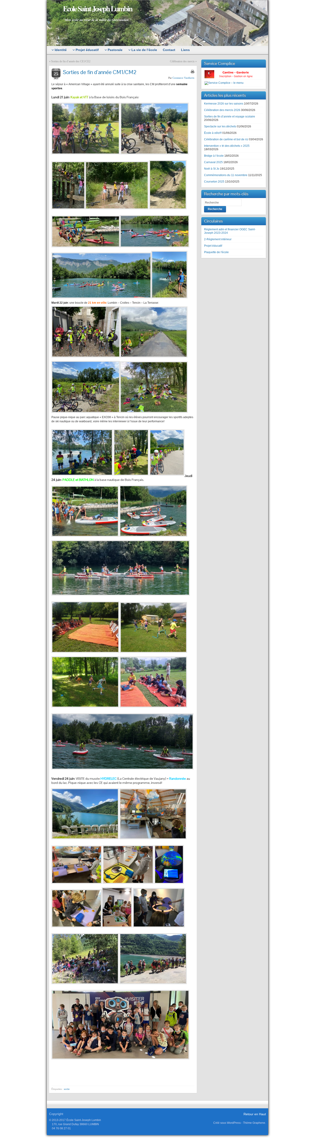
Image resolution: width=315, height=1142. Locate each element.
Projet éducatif (213, 245)
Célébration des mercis (182, 61)
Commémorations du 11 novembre (225, 175)
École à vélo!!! (213, 133)
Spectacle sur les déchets (220, 126)
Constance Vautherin (183, 77)
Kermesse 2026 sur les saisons (223, 103)
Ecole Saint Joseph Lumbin (97, 8)
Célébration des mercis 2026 (222, 110)
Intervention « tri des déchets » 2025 (227, 145)
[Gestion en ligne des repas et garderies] (232, 74)
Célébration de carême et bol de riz (226, 139)
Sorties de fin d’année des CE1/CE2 (70, 61)
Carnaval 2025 (213, 162)
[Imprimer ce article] (192, 71)
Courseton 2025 (214, 181)
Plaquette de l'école (216, 252)
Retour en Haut (255, 1114)
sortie (67, 1089)
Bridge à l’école (214, 155)
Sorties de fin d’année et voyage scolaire (229, 116)
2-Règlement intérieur (218, 239)
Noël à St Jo (211, 168)
